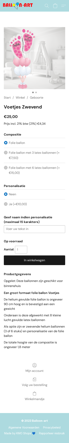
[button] (18, 6)
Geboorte (36, 98)
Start (7, 98)
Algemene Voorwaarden (23, 427)
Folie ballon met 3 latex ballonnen (34, 155)
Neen (12, 194)
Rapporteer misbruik (52, 433)
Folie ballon (17, 143)
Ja (18, 204)
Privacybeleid (52, 427)
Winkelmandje (34, 399)
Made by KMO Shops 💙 (19, 433)
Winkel (20, 98)
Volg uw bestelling (34, 385)
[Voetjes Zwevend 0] (34, 58)
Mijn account (34, 371)
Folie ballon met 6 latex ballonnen (34, 170)
